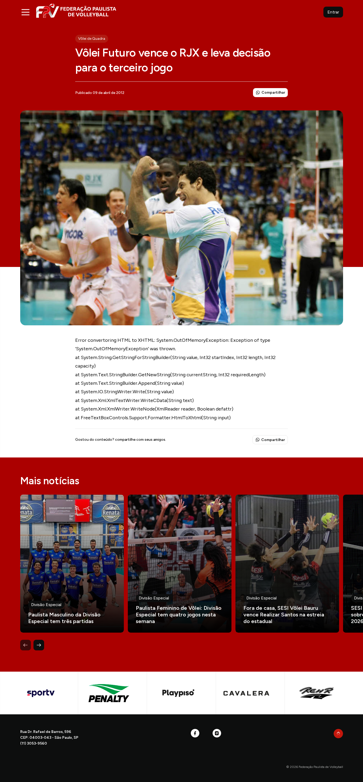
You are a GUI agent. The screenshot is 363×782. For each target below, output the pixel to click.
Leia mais (72, 564)
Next (38, 645)
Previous (25, 645)
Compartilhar (273, 92)
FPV (76, 10)
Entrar (333, 12)
